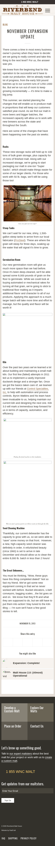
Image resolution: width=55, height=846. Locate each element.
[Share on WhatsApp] (27, 642)
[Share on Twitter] (18, 642)
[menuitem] (28, 2)
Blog (5, 24)
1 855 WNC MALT (20, 771)
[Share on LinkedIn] (37, 642)
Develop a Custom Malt (12, 709)
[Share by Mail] (47, 642)
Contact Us (36, 726)
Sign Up (8, 800)
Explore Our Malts (37, 709)
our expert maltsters (20, 753)
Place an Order (12, 726)
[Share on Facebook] (8, 642)
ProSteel (20, 240)
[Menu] (46, 10)
